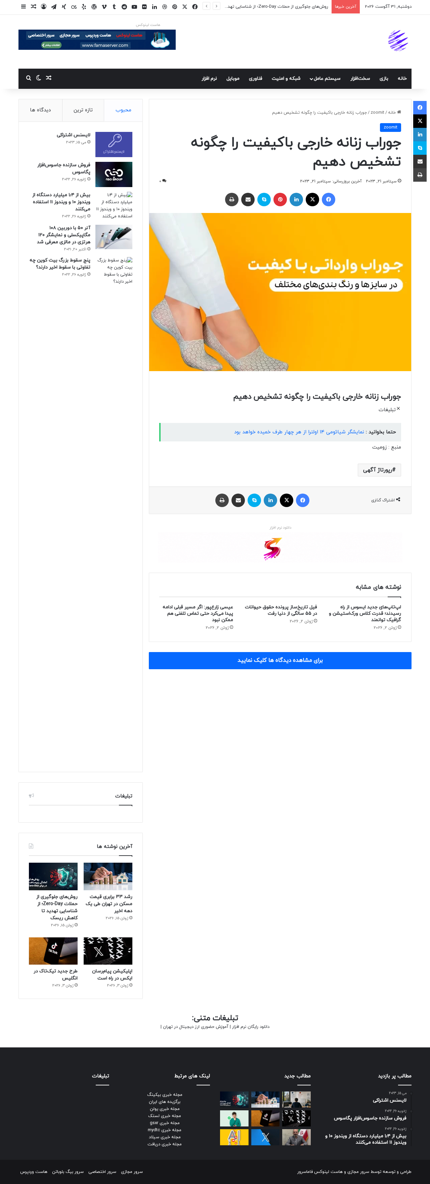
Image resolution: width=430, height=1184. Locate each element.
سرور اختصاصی (102, 1172)
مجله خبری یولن (165, 1109)
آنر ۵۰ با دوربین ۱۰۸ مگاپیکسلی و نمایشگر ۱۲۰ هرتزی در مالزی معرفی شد (63, 235)
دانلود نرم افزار (280, 527)
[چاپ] (232, 199)
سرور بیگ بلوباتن (68, 1172)
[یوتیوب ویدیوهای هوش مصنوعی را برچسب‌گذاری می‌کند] (234, 1137)
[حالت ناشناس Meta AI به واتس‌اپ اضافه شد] (234, 1118)
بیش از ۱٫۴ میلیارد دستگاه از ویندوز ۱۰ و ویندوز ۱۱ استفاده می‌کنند (61, 202)
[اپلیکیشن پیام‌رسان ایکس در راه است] (108, 951)
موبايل (233, 78)
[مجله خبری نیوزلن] (399, 41)
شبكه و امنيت (286, 78)
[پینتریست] (280, 199)
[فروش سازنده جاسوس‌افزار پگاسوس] (113, 174)
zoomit (377, 113)
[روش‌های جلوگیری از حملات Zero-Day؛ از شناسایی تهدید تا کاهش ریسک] (53, 876)
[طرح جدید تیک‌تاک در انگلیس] (53, 951)
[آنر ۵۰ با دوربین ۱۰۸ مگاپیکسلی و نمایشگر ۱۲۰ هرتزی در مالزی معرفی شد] (113, 237)
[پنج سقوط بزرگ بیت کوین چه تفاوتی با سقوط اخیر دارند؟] (113, 509)
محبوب (123, 110)
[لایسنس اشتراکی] (113, 144)
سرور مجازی (358, 1172)
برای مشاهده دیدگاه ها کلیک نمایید (280, 660)
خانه (402, 78)
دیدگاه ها (40, 110)
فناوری (255, 78)
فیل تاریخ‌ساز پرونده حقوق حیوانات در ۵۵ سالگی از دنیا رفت (281, 610)
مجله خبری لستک (164, 1116)
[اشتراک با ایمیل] (248, 199)
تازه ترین (83, 110)
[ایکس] (312, 199)
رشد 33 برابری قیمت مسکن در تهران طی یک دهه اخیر (109, 904)
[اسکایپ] (264, 199)
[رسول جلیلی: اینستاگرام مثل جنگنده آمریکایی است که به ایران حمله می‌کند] (296, 1137)
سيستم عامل (327, 78)
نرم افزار (209, 78)
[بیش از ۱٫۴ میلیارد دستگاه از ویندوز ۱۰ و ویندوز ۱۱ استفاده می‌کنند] (113, 206)
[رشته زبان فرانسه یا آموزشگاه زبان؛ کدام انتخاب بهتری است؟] (296, 1099)
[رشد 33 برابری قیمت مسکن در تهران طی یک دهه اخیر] (108, 876)
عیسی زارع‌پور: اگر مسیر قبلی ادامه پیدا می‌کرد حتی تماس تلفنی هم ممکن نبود (198, 613)
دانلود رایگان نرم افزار (250, 1027)
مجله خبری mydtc (164, 1130)
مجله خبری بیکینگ (164, 1095)
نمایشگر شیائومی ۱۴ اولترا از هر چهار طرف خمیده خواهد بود (299, 432)
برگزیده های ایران (164, 1102)
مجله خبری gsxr (165, 1123)
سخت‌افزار (360, 78)
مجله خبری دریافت (164, 1144)
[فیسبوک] (328, 199)
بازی (384, 78)
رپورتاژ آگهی (377, 470)
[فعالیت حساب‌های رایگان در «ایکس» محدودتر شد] (265, 1137)
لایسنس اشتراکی (73, 135)
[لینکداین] (296, 199)
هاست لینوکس (148, 25)
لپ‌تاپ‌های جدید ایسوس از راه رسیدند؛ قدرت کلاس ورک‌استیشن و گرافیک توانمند (365, 613)
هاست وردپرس (33, 1172)
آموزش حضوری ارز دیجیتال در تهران (195, 1027)
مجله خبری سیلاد (165, 1137)
